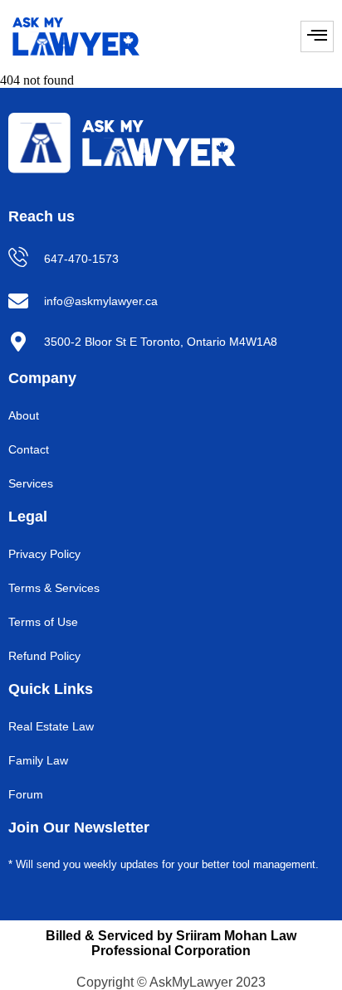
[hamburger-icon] (317, 36)
